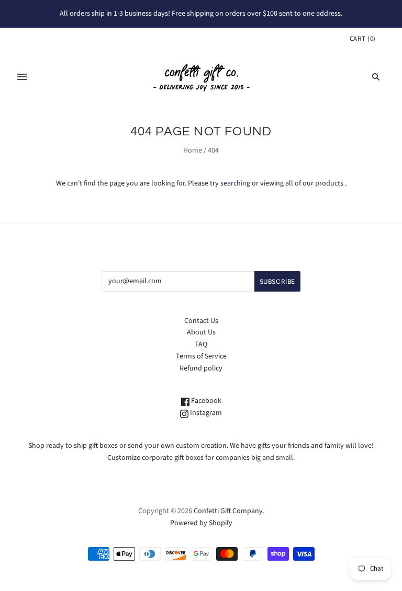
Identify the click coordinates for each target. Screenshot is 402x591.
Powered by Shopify (201, 523)
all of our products (314, 183)
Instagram (205, 413)
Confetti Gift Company (228, 511)
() (363, 38)
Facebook (205, 401)
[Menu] (22, 77)
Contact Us (201, 321)
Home (192, 150)
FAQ (201, 344)
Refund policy (201, 368)
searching (235, 183)
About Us (201, 332)
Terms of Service (201, 356)
